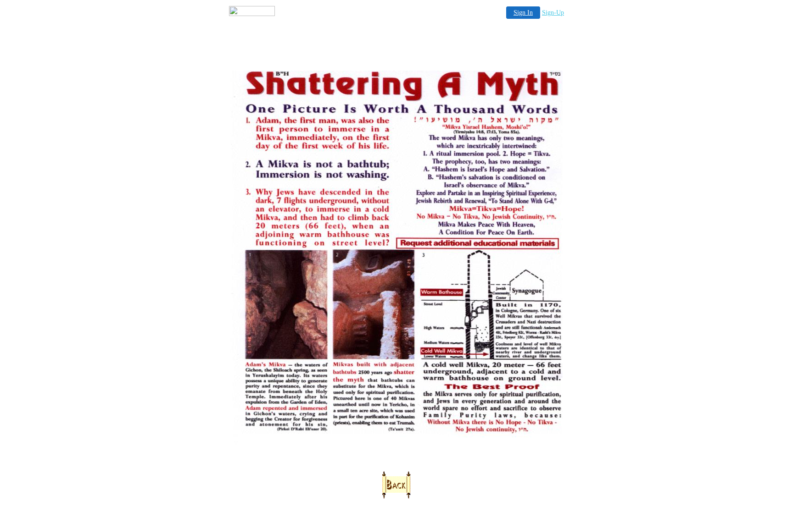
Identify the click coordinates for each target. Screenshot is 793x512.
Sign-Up (553, 12)
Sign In (523, 12)
